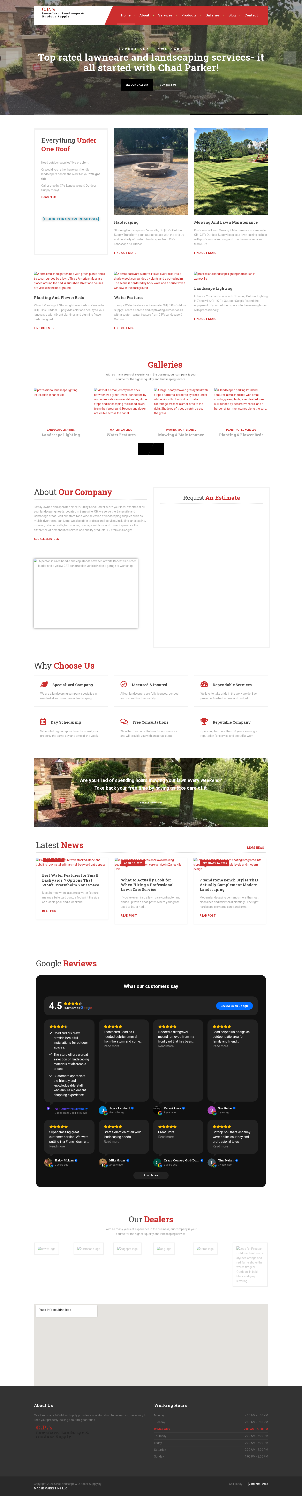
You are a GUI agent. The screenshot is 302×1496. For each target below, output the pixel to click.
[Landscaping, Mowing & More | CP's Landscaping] (59, 12)
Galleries (212, 15)
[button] (12, 57)
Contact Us (168, 84)
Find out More (125, 253)
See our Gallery (137, 84)
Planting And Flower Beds (59, 297)
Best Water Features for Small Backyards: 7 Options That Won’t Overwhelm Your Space (70, 880)
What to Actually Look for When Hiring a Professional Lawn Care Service (147, 885)
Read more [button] (111, 1046)
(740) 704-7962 (257, 1484)
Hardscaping (126, 222)
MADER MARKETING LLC (50, 1488)
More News (255, 847)
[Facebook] (151, 1484)
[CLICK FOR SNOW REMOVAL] (71, 218)
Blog (232, 15)
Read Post (50, 911)
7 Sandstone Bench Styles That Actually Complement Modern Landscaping (229, 885)
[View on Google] (103, 1110)
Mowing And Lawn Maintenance (226, 222)
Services (165, 15)
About (144, 15)
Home (126, 15)
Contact (251, 15)
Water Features (128, 297)
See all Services (151, 802)
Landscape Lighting (213, 288)
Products (189, 15)
